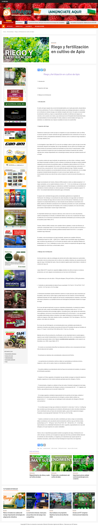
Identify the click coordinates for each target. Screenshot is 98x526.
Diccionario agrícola (10, 359)
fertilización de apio (62, 448)
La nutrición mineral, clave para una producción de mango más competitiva (31, 22)
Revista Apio (53, 42)
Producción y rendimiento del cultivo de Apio (60, 476)
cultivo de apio (54, 448)
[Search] (95, 26)
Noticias (5, 510)
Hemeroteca (19, 26)
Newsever (67, 524)
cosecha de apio (46, 448)
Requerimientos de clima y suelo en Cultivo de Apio (40, 476)
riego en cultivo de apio (72, 448)
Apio (41, 448)
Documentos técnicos (10, 354)
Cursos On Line (9, 356)
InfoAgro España (39, 26)
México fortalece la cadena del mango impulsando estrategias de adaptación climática (14, 515)
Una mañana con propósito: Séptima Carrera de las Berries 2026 (70, 22)
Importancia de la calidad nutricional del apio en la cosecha (81, 476)
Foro (6, 361)
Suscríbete (29, 26)
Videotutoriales (9, 357)
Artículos (9, 26)
